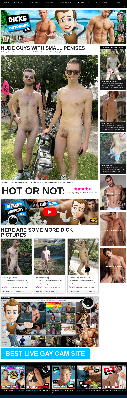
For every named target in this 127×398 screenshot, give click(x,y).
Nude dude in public (108, 123)
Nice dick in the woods (109, 81)
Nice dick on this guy (42, 278)
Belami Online (121, 390)
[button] (125, 6)
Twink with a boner (108, 165)
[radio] (75, 189)
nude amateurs (35, 390)
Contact (118, 2)
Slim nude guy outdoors (9, 278)
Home (7, 2)
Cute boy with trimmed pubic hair (79, 278)
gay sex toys (84, 390)
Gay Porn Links (66, 2)
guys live (60, 390)
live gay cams (20, 390)
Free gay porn (84, 2)
